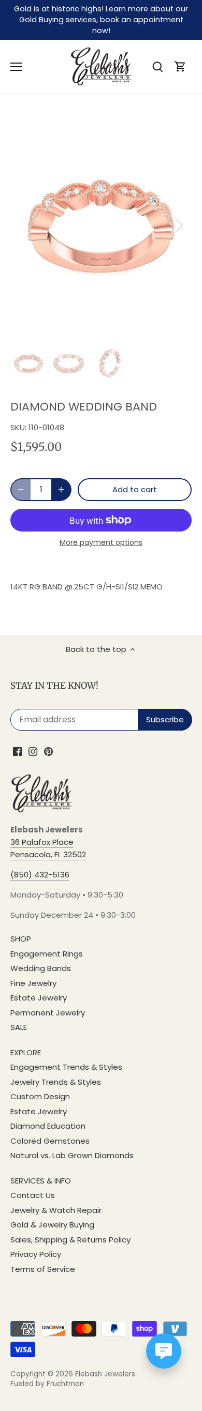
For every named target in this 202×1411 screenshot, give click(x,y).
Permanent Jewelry (47, 1012)
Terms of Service (42, 1269)
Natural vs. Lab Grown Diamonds (72, 1155)
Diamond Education (47, 1125)
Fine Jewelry (33, 983)
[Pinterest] (48, 751)
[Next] (179, 224)
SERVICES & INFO (40, 1180)
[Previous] (23, 224)
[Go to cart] (180, 66)
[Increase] (61, 489)
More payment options (101, 543)
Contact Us (32, 1195)
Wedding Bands (40, 968)
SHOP (20, 938)
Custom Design (40, 1096)
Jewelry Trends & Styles (55, 1081)
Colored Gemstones (50, 1140)
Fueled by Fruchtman (47, 1384)
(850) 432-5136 (39, 874)
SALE (18, 1027)
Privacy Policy (35, 1254)
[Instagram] (32, 751)
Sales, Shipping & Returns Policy (70, 1239)
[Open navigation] (16, 67)
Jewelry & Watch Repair (56, 1210)
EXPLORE (25, 1052)
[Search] (157, 66)
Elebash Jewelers (105, 1374)
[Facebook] (17, 751)
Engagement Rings (46, 953)
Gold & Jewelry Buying (52, 1224)
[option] (101, 224)
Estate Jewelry (38, 997)
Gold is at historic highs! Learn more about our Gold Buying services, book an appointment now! (101, 20)
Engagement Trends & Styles (66, 1066)
